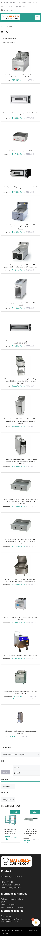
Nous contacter (10, 2)
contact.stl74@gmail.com (14, 6)
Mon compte (9, 10)
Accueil (4, 26)
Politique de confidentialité (12, 899)
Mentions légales (8, 904)
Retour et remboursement (12, 907)
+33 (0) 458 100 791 (30, 2)
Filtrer (5, 772)
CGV (3, 902)
